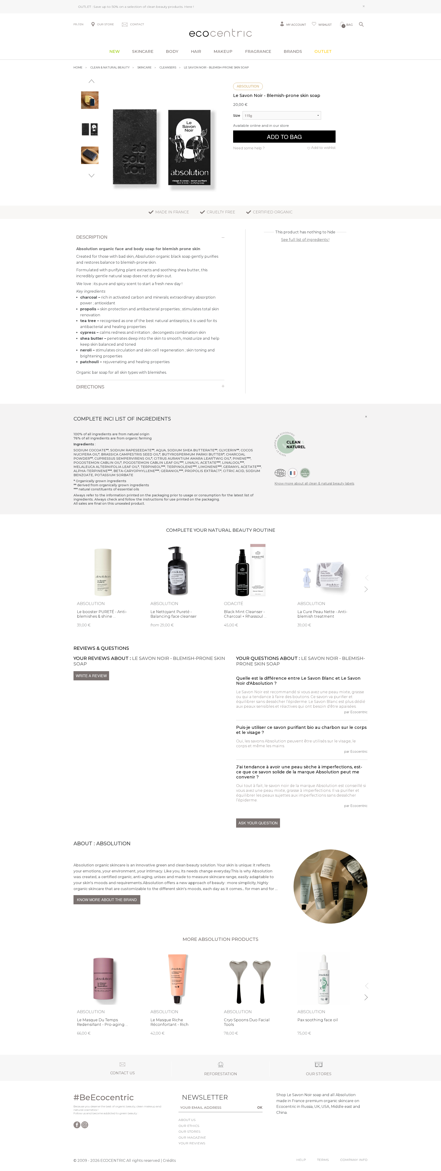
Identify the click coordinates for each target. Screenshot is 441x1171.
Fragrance (258, 51)
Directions (90, 386)
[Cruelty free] (305, 472)
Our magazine (192, 1137)
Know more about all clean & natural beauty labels (314, 483)
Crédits (169, 1160)
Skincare (142, 51)
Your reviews (191, 1143)
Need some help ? (249, 148)
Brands (293, 51)
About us (187, 1120)
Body (172, 51)
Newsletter (198, 1097)
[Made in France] (292, 472)
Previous (91, 81)
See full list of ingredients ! (305, 240)
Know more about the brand (107, 899)
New (114, 51)
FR (75, 24)
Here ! (189, 7)
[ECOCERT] (280, 472)
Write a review (91, 675)
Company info (354, 1160)
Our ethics (188, 1126)
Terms (323, 1160)
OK (260, 1107)
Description (91, 237)
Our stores (189, 1131)
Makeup (223, 51)
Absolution (248, 86)
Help (301, 1160)
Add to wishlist (323, 147)
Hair (196, 51)
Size (236, 115)
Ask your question (258, 823)
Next (91, 175)
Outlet (323, 51)
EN (81, 24)
